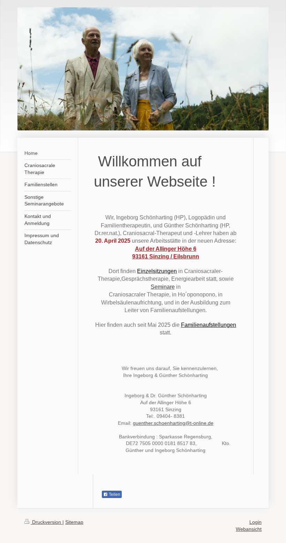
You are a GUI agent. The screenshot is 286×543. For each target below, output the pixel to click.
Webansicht (249, 529)
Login (255, 522)
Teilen (114, 494)
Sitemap (74, 522)
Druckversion (46, 522)
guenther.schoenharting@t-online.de (173, 423)
